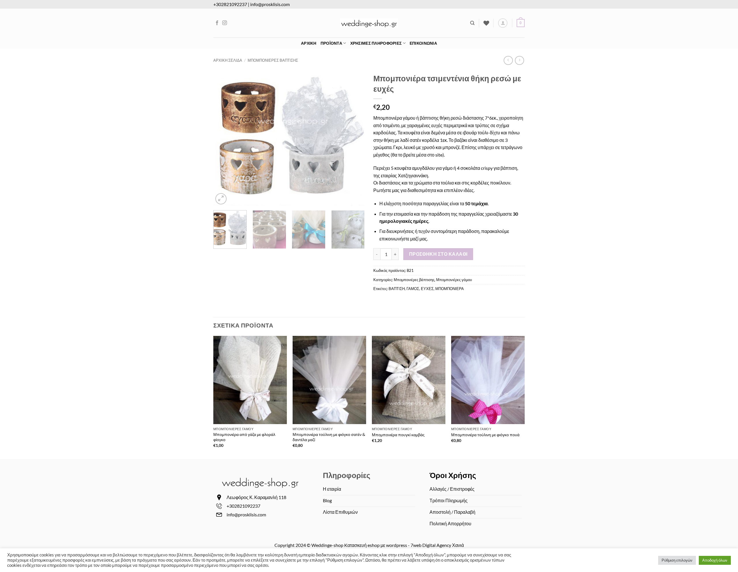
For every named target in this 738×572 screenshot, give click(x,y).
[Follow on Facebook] (217, 23)
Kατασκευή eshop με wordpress (375, 545)
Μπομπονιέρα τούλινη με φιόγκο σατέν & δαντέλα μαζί (329, 437)
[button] (502, 23)
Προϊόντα (331, 43)
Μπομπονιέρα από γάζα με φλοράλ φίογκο (244, 437)
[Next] (354, 138)
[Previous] (224, 138)
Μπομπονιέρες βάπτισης (273, 60)
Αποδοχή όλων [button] (714, 560)
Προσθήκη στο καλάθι (438, 254)
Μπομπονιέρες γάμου (454, 279)
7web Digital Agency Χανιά (437, 545)
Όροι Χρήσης (453, 475)
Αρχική (309, 43)
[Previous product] (519, 60)
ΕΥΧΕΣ (427, 288)
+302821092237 (230, 4)
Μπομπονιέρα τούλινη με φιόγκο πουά (485, 434)
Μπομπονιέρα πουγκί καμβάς (398, 434)
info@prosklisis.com (270, 4)
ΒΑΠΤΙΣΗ (397, 288)
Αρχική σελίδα (227, 60)
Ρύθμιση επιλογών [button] (677, 560)
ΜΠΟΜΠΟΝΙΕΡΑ (449, 288)
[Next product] (508, 60)
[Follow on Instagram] (224, 23)
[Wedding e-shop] (369, 23)
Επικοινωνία (423, 43)
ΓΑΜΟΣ (412, 288)
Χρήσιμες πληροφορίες (376, 43)
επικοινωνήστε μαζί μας (403, 238)
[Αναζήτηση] (472, 23)
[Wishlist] (486, 23)
